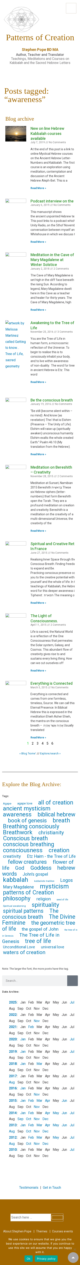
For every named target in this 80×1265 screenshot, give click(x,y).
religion (43, 898)
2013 (13, 1125)
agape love (24, 803)
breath (61, 820)
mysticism (54, 886)
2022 (13, 1015)
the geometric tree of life (38, 926)
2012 (13, 1137)
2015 (13, 1101)
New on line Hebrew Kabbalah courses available (47, 133)
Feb (31, 1027)
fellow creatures (27, 862)
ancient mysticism (26, 808)
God (19, 868)
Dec (45, 1119)
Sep (20, 1119)
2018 (13, 1064)
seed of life (62, 899)
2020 (13, 1039)
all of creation (55, 802)
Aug (12, 1082)
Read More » (38, 188)
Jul (72, 1002)
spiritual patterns (23, 911)
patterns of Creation (28, 892)
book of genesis (27, 820)
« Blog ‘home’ (27, 753)
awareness (17, 814)
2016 (13, 1088)
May (56, 1113)
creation (59, 850)
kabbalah (15, 879)
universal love (52, 947)
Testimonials (28, 1188)
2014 (13, 1113)
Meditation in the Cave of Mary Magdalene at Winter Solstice (52, 260)
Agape (7, 803)
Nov (37, 1021)
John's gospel (35, 874)
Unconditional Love (19, 947)
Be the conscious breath (52, 400)
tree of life (38, 941)
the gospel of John (40, 929)
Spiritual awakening (14, 905)
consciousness (23, 850)
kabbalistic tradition (44, 881)
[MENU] (71, 8)
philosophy (17, 898)
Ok (29, 1258)
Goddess (40, 868)
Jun (64, 1101)
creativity (12, 856)
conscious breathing (28, 844)
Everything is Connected (52, 683)
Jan (23, 1039)
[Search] (72, 980)
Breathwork (17, 832)
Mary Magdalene (18, 887)
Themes (41, 1231)
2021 (13, 1027)
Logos (66, 880)
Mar (39, 1064)
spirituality (45, 904)
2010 (13, 1150)
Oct (28, 1119)
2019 (13, 1052)
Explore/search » (50, 753)
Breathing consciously (31, 826)
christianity (51, 833)
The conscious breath (30, 914)
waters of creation (24, 952)
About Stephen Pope (17, 1231)
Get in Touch (52, 1188)
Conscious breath (25, 838)
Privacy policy (46, 1258)
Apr (47, 1101)
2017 (13, 1076)
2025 (13, 1002)
